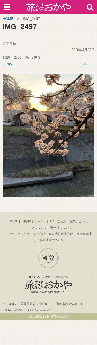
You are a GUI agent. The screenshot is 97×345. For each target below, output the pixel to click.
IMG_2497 (31, 57)
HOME (8, 19)
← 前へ (8, 64)
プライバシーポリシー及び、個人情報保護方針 (40, 234)
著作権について (61, 227)
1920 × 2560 (12, 57)
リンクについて (36, 227)
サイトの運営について (48, 240)
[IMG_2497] (48, 135)
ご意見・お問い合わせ (72, 221)
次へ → (88, 64)
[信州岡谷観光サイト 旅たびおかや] (48, 8)
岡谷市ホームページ (36, 221)
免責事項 (83, 234)
